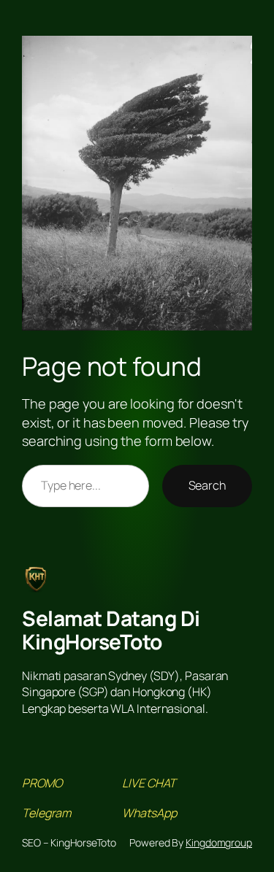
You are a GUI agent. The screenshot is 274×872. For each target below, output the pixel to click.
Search (207, 485)
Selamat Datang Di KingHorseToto (111, 629)
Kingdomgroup (219, 842)
